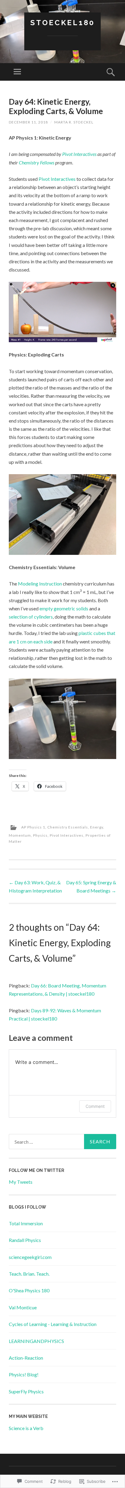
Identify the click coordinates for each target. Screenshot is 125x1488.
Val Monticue (23, 1307)
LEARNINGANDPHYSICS (36, 1341)
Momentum (20, 835)
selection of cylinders (31, 616)
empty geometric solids (63, 608)
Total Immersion (26, 1223)
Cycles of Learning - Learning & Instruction (52, 1324)
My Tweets (20, 1182)
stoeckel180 (62, 22)
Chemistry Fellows (36, 162)
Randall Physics (25, 1240)
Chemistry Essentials (67, 827)
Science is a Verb (26, 1428)
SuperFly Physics (26, 1391)
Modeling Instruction (40, 583)
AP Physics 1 (33, 827)
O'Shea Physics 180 (29, 1290)
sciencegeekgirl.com (30, 1257)
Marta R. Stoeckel (73, 122)
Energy (96, 827)
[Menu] (17, 72)
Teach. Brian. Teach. (29, 1274)
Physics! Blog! (24, 1374)
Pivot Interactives (79, 154)
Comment (95, 1106)
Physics (40, 835)
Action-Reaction (26, 1358)
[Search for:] (62, 1141)
